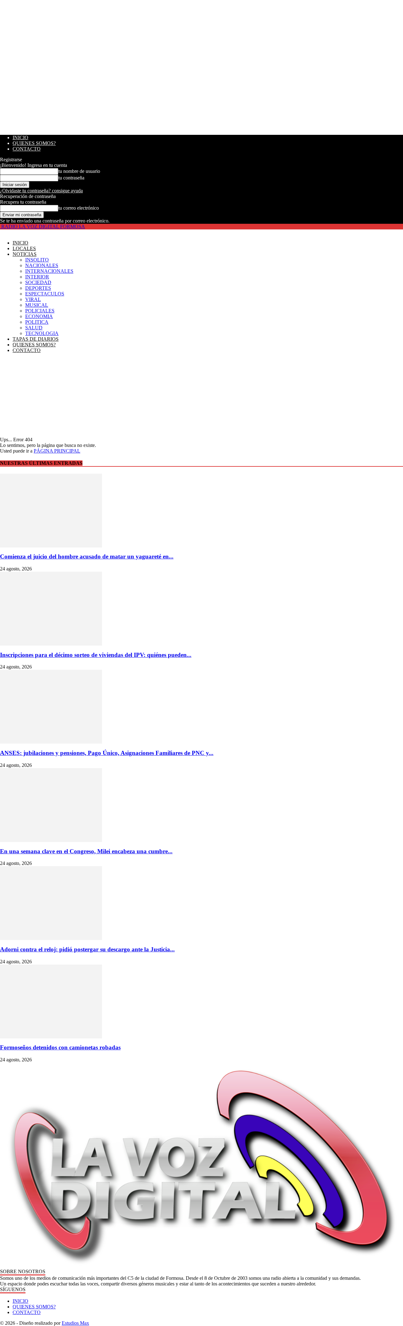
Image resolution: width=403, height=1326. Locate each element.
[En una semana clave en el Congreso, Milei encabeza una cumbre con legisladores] (201, 805)
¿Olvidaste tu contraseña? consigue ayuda (41, 190)
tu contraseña (71, 177)
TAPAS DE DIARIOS (36, 339)
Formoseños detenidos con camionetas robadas (60, 1047)
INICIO (20, 137)
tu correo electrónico (78, 208)
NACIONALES (41, 265)
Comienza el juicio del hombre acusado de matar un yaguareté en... (86, 556)
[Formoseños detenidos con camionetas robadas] (201, 1001)
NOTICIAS (25, 254)
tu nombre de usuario (79, 171)
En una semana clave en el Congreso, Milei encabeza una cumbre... (86, 851)
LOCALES (24, 248)
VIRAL (33, 299)
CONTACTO (27, 148)
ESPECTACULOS (44, 293)
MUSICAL (36, 305)
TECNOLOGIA (42, 333)
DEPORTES (38, 288)
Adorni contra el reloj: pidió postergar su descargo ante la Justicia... (87, 949)
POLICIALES (39, 310)
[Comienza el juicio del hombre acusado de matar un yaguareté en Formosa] (201, 510)
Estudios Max (75, 1323)
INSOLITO (37, 259)
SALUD (34, 327)
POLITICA (36, 322)
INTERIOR (37, 276)
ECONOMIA (39, 316)
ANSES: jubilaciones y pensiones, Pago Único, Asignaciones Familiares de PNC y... (106, 753)
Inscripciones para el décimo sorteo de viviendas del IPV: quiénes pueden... (95, 655)
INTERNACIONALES (49, 271)
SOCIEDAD (38, 282)
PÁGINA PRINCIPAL (57, 451)
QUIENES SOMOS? (34, 143)
